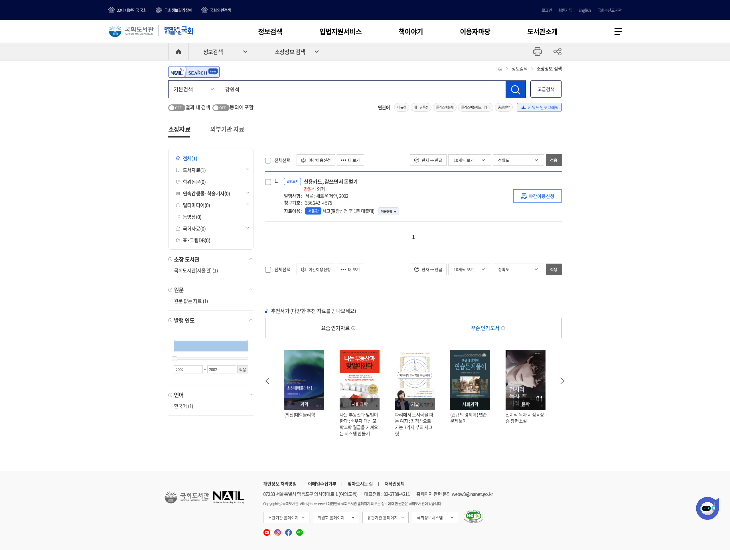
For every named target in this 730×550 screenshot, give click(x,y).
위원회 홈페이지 (331, 517)
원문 (179, 290)
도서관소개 (542, 31)
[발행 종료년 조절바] (174, 358)
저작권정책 (394, 483)
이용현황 (386, 211)
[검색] (516, 89)
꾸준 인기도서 (485, 328)
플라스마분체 (444, 107)
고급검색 (546, 89)
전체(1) (190, 158)
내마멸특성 (421, 107)
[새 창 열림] (473, 516)
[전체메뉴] (618, 31)
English (585, 10)
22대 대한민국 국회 (132, 10)
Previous (267, 380)
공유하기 (557, 51)
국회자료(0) (194, 228)
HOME (178, 51)
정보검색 (270, 31)
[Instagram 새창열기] (278, 530)
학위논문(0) (194, 181)
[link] (537, 196)
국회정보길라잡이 (178, 10)
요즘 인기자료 (336, 328)
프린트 (537, 51)
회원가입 (565, 10)
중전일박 (504, 107)
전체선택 (282, 160)
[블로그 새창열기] (299, 530)
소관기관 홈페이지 (283, 517)
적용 (553, 160)
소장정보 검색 (290, 52)
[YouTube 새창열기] (267, 530)
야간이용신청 (319, 160)
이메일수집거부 (322, 483)
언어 (179, 395)
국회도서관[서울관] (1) (196, 270)
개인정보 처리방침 (280, 483)
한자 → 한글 (431, 160)
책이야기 (411, 31)
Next (562, 380)
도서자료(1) (194, 169)
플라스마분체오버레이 (475, 107)
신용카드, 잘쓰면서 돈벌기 (331, 185)
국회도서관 (131, 30)
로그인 (547, 10)
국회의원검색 (220, 10)
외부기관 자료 (227, 129)
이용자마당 (475, 31)
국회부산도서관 (609, 10)
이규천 (401, 107)
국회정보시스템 (430, 517)
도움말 (353, 328)
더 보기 (354, 160)
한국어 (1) (183, 405)
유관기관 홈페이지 (382, 517)
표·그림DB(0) (196, 240)
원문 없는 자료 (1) (191, 300)
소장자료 (179, 129)
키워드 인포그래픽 (543, 107)
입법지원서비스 (340, 31)
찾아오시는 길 (360, 483)
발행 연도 (184, 320)
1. (276, 180)
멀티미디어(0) (196, 205)
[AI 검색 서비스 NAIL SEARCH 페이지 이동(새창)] (194, 72)
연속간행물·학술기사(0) (206, 193)
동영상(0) (192, 216)
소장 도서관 (186, 259)
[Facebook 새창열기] (289, 530)
